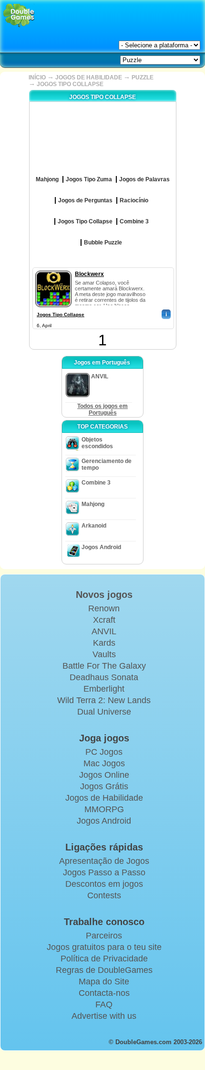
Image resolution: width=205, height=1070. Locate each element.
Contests (104, 895)
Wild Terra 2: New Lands (104, 700)
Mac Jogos (104, 763)
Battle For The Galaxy (104, 666)
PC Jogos (104, 752)
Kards (104, 643)
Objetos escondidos (97, 443)
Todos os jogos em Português (102, 409)
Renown (104, 608)
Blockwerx (89, 274)
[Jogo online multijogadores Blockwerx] (53, 268)
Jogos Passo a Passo (104, 872)
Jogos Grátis (104, 786)
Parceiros (104, 935)
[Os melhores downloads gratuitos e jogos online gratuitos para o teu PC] (18, 15)
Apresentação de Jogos (104, 861)
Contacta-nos (104, 993)
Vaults (104, 654)
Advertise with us (104, 1016)
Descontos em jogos (104, 884)
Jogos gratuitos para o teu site (104, 947)
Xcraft (104, 620)
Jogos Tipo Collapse (60, 314)
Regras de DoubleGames (104, 970)
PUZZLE (143, 77)
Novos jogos (104, 594)
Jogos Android (101, 547)
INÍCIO (37, 77)
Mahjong (93, 504)
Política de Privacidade (104, 958)
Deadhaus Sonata (104, 677)
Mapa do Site (104, 981)
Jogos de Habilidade (104, 798)
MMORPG (104, 809)
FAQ (104, 1004)
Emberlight (103, 689)
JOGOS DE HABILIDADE (88, 77)
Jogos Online (104, 775)
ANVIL (104, 631)
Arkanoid (94, 525)
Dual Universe (104, 712)
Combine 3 (96, 482)
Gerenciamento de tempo (107, 464)
